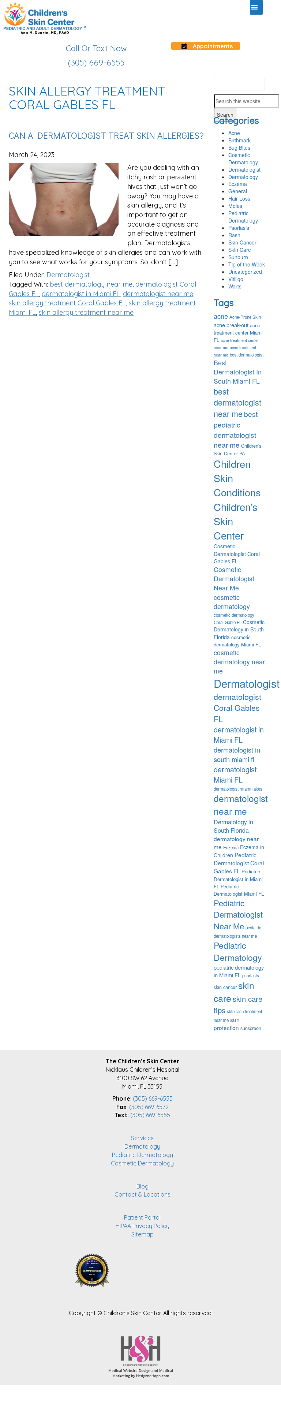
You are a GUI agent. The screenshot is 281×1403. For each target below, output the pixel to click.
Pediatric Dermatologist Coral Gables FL (239, 863)
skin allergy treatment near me (86, 312)
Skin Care (239, 249)
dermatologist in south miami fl (237, 754)
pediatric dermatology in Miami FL (239, 971)
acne (221, 316)
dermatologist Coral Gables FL (237, 707)
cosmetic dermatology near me (239, 661)
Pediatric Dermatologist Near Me (238, 914)
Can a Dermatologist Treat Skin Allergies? (106, 135)
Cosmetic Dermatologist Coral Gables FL (237, 553)
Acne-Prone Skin (245, 317)
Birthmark (239, 140)
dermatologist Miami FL (235, 774)
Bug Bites (239, 147)
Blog (142, 1186)
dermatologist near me (158, 294)
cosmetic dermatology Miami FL (237, 641)
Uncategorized (245, 271)
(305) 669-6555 (153, 1098)
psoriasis (250, 975)
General (237, 191)
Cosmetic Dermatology (243, 158)
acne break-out (231, 325)
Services (142, 1138)
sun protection (227, 1023)
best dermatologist (246, 355)
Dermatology (243, 176)
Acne (234, 133)
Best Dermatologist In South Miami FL (238, 371)
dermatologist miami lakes (238, 789)
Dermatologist (68, 274)
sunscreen (250, 1028)
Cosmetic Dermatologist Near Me (234, 578)
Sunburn (238, 257)
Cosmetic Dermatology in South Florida (239, 629)
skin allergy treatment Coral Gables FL (67, 303)
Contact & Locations (143, 1194)
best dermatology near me (91, 284)
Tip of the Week (246, 264)
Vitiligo (235, 279)
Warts (234, 286)
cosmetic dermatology (232, 602)
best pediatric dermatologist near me (236, 429)
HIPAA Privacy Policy (142, 1226)
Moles (235, 205)
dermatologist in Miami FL (81, 294)
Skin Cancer (242, 242)
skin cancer (225, 987)
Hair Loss (239, 198)
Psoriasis (238, 227)
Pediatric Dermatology (243, 216)
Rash (234, 235)
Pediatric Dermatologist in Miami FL (238, 878)
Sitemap (142, 1234)
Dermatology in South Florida (233, 826)
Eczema (237, 183)
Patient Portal (142, 1217)
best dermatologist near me (237, 402)
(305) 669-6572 (149, 1107)
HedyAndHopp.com (152, 1375)
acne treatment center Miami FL (238, 332)
